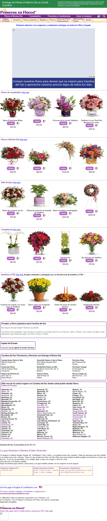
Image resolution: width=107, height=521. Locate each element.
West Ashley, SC (79, 434)
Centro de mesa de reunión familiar (65, 306)
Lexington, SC (43, 427)
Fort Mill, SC (42, 405)
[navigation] (53, 20)
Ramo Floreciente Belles (13, 120)
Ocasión (16, 20)
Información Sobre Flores (78, 20)
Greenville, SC (43, 407)
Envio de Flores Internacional (64, 20)
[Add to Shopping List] (17, 123)
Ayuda (88, 20)
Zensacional (65, 258)
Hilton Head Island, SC (46, 413)
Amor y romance (83, 16)
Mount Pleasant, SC (45, 438)
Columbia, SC (7, 438)
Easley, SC (41, 397)
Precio (52, 20)
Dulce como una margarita (39, 305)
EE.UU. (33, 445)
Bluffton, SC (6, 411)
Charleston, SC (7, 425)
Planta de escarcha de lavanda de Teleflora (39, 212)
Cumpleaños (35, 16)
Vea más (25, 92)
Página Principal (5, 20)
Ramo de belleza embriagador (65, 210)
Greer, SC (41, 409)
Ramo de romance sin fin (13, 210)
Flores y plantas (29, 20)
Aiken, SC (5, 392)
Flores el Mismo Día (13, 16)
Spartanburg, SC (79, 415)
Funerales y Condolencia (59, 16)
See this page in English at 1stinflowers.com (19, 487)
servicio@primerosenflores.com (72, 472)
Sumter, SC (77, 419)
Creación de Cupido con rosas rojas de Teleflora (13, 306)
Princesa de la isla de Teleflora (65, 120)
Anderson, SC (7, 395)
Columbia (5, 348)
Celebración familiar (91, 305)
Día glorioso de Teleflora (91, 258)
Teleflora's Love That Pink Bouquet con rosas (91, 121)
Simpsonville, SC (80, 411)
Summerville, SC (79, 417)
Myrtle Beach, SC (79, 392)
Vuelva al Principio (9, 386)
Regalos (43, 20)
